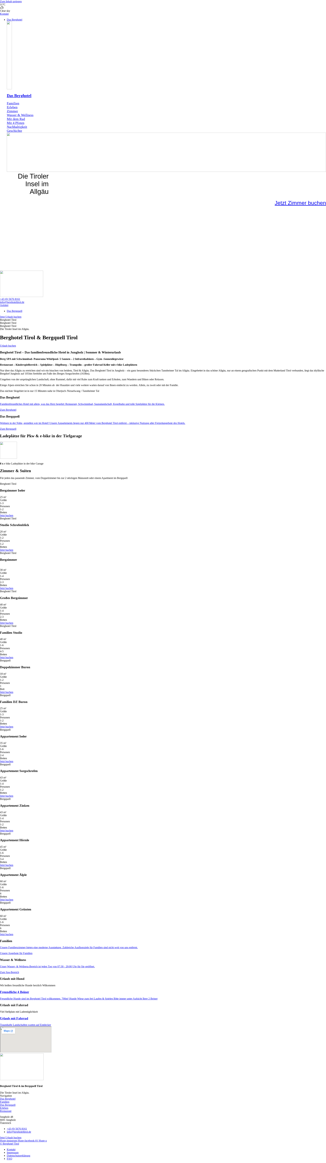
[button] (166, 19)
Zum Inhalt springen (11, 1)
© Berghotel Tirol (9, 1143)
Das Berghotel (19, 95)
